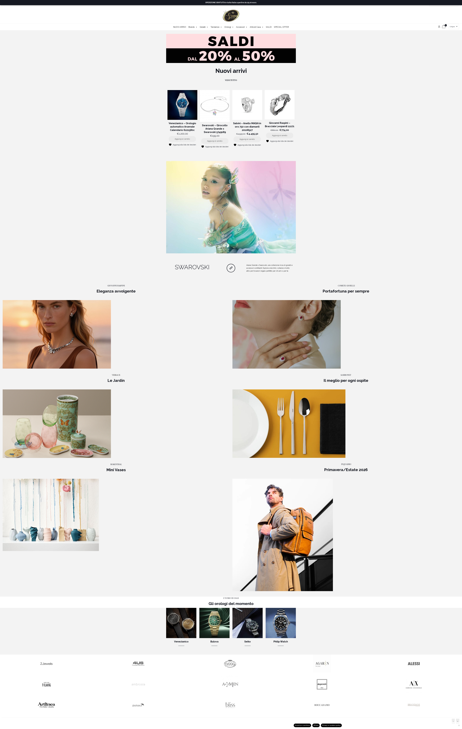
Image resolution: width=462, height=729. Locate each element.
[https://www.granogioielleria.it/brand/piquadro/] (282, 535)
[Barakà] (138, 713)
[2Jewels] (46, 672)
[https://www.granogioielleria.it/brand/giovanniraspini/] (56, 334)
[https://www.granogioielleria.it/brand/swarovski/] (231, 207)
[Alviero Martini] (46, 693)
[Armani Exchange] (414, 693)
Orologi (227, 27)
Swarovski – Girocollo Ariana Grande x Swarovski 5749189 (215, 129)
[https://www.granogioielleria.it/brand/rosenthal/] (50, 515)
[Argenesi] (322, 693)
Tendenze (215, 27)
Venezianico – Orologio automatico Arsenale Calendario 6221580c (182, 126)
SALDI (269, 27)
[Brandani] (414, 713)
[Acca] (230, 672)
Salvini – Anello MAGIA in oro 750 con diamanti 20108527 (247, 126)
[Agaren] (322, 672)
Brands (191, 27)
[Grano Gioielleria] (231, 15)
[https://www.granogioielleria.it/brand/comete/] (286, 334)
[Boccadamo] (322, 713)
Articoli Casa (255, 27)
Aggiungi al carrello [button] (182, 139)
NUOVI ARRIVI (179, 27)
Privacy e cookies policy (331, 725)
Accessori (240, 27)
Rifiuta (316, 725)
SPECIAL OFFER (281, 27)
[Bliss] (230, 713)
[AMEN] (230, 693)
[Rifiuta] (459, 725)
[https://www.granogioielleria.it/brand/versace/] (56, 423)
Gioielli (202, 27)
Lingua (452, 26)
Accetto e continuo (302, 725)
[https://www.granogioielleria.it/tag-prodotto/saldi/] (231, 48)
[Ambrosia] (138, 693)
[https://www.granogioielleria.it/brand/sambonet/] (289, 423)
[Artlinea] (46, 713)
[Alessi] (414, 672)
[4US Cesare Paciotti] (138, 672)
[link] (231, 48)
